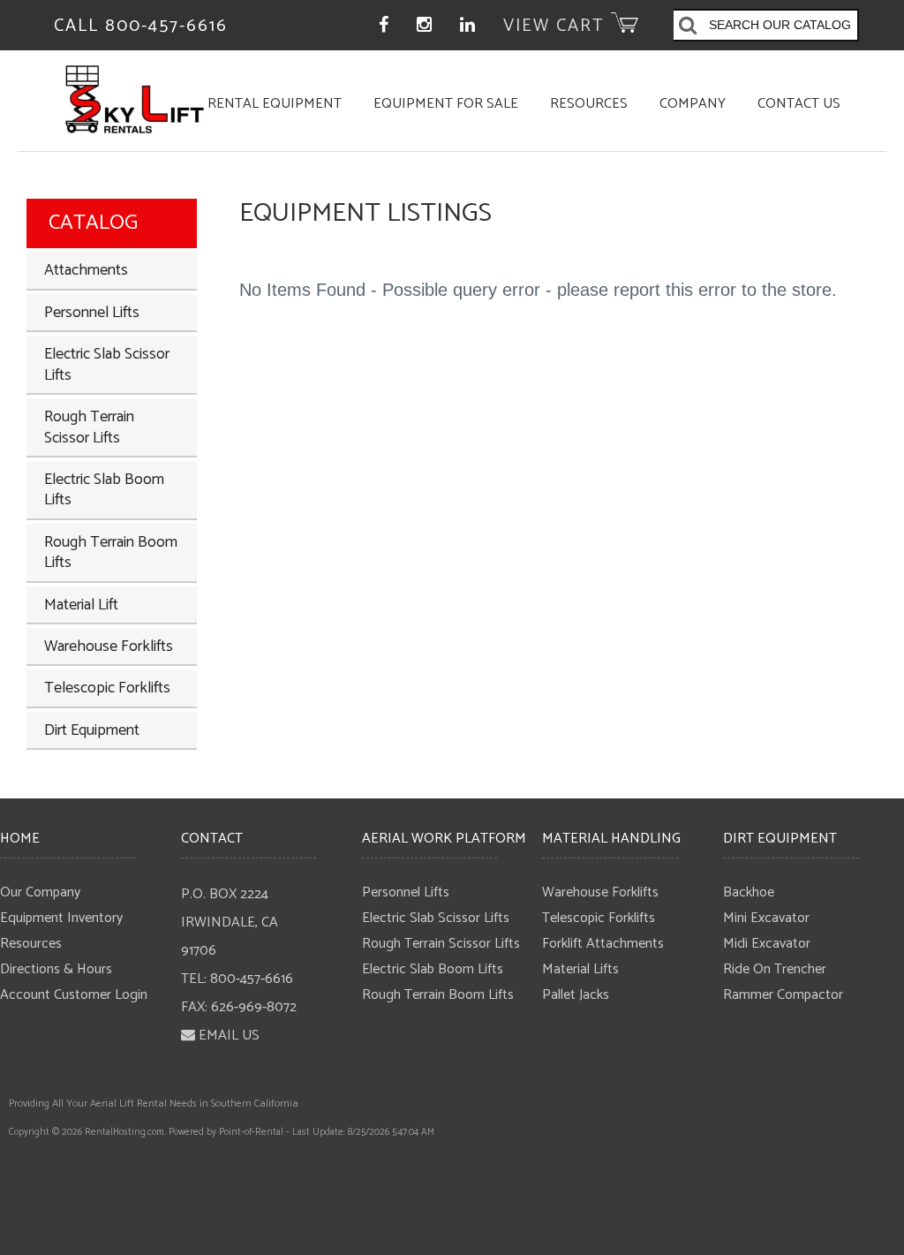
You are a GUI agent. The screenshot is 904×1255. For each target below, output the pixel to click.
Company (692, 104)
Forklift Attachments (603, 944)
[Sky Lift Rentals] (134, 128)
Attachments (86, 270)
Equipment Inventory (61, 918)
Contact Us (798, 104)
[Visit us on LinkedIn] (468, 26)
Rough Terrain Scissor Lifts (89, 427)
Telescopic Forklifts (107, 688)
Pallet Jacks (575, 995)
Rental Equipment (274, 104)
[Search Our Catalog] (688, 27)
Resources (589, 104)
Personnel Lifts (91, 312)
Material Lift (81, 605)
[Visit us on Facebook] (384, 26)
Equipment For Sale (445, 104)
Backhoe (748, 892)
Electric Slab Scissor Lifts (107, 364)
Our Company (40, 892)
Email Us (229, 1035)
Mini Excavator (766, 918)
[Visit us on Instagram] (425, 26)
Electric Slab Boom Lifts (104, 489)
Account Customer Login (73, 995)
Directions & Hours (56, 969)
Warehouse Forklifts (108, 646)
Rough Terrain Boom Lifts (110, 552)
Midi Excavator (766, 944)
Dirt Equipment (91, 730)
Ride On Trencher (774, 969)
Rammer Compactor (783, 995)
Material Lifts (580, 969)
